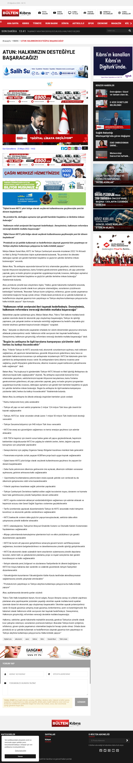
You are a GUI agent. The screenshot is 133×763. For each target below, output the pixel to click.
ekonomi (18, 639)
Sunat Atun (52, 639)
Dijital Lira (7, 639)
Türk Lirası (63, 639)
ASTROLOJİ (78, 23)
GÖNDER (81, 702)
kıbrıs (35, 639)
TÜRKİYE (37, 23)
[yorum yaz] (79, 149)
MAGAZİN (116, 23)
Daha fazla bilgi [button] (20, 751)
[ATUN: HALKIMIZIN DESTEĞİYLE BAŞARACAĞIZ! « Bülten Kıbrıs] (16, 13)
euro (27, 639)
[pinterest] (73, 149)
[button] (131, 23)
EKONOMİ (102, 23)
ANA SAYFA (12, 23)
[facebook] (62, 149)
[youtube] (113, 750)
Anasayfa (7, 41)
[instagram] (109, 750)
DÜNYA (65, 23)
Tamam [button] (20, 756)
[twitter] (66, 149)
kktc (42, 639)
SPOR (91, 23)
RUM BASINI (51, 23)
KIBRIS (25, 23)
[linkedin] (69, 149)
